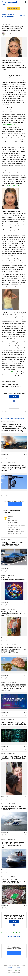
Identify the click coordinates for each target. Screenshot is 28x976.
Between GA (5, 23)
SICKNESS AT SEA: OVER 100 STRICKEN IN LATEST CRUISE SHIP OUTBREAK (13, 808)
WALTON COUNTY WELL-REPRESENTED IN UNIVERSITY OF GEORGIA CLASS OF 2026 (13, 881)
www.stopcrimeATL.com (9, 124)
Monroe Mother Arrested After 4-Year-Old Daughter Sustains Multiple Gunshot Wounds (13, 544)
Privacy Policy (17, 972)
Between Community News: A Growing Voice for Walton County (13, 579)
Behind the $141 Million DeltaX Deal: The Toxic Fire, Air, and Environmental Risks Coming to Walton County (13, 428)
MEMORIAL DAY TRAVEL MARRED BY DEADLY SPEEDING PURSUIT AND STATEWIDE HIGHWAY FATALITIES (13, 687)
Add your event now (14, 936)
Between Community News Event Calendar (12, 933)
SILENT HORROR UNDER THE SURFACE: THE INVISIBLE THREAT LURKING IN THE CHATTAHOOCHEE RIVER (13, 650)
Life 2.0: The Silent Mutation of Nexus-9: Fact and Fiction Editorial (13, 723)
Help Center (17, 967)
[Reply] (6, 411)
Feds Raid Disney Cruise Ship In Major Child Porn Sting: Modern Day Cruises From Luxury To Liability (12, 844)
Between (3, 421)
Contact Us (10, 967)
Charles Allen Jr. (9, 33)
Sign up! (14, 396)
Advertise (15, 504)
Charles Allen (4, 454)
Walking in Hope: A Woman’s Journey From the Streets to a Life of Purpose (13, 613)
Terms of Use (11, 972)
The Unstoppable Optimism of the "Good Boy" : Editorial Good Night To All (13, 758)
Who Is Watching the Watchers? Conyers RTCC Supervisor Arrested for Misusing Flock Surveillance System (13, 468)
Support (22, 15)
